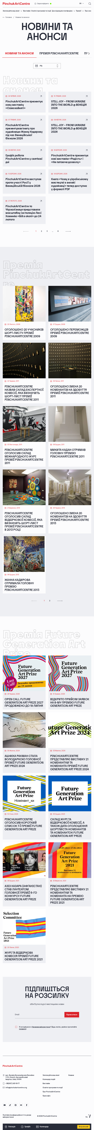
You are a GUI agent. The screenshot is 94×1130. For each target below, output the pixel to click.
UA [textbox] (80, 3)
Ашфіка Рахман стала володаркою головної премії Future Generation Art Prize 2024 (24, 761)
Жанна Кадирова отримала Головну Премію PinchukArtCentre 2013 (22, 585)
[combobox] (81, 3)
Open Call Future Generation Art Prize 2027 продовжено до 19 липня (24, 703)
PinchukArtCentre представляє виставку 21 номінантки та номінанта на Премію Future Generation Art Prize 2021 (69, 894)
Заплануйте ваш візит (11, 11)
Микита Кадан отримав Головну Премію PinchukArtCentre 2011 (68, 453)
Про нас (88, 11)
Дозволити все (35, 1120)
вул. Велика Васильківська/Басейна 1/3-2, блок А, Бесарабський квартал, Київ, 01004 (20, 1077)
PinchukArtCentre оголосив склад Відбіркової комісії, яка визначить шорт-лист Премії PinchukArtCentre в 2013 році (24, 522)
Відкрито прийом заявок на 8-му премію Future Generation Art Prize (69, 703)
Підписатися (71, 1015)
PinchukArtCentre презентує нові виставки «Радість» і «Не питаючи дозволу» (69, 159)
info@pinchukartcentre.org (16, 1088)
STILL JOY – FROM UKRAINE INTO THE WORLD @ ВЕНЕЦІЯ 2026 (69, 105)
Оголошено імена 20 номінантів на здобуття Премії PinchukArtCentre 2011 (69, 391)
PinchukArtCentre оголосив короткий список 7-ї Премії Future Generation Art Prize (23, 824)
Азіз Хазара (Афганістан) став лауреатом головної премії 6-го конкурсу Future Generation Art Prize (23, 893)
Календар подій (49, 1079)
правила (22, 1029)
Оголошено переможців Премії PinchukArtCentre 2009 (69, 333)
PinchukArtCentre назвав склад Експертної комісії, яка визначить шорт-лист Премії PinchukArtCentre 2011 (24, 393)
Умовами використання (41, 1027)
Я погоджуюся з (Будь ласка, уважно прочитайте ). (48, 1028)
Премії (78, 11)
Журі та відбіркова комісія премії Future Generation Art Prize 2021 (24, 956)
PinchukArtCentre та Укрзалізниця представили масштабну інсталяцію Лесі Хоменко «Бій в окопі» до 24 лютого (23, 213)
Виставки (26, 11)
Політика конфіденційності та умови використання (17, 1116)
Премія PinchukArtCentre (59, 53)
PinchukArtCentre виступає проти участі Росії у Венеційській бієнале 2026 (23, 182)
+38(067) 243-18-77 (13, 1083)
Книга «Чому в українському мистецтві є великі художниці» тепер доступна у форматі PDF (69, 184)
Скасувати (52, 1120)
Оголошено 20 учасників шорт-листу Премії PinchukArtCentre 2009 (24, 333)
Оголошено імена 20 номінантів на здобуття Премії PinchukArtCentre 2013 (69, 518)
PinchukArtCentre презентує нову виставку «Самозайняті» (24, 105)
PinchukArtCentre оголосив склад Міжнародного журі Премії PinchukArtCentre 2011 (24, 456)
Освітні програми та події (41, 11)
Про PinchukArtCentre (51, 1092)
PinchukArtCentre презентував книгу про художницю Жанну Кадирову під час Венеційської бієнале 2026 (24, 132)
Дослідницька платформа (62, 11)
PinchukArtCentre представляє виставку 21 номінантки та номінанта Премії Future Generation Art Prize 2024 (69, 763)
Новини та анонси (19, 53)
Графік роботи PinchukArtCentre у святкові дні (24, 159)
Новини (71, 1075)
